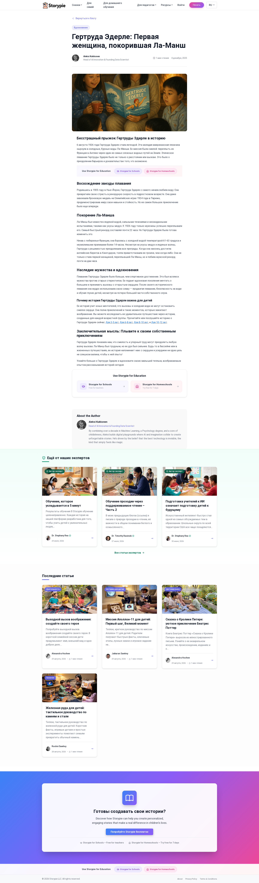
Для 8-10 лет (141, 322)
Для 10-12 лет (159, 322)
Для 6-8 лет (126, 322)
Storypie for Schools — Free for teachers (103, 842)
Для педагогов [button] (145, 5)
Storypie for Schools (130, 171)
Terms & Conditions (208, 879)
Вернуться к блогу (86, 18)
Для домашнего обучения (112, 5)
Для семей (90, 5)
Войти (181, 5)
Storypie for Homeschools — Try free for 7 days (155, 842)
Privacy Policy (191, 879)
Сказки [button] (76, 5)
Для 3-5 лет (112, 322)
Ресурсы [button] (166, 5)
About (180, 879)
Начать (196, 5)
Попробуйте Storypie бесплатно (129, 831)
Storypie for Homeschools (162, 171)
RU (211, 5)
